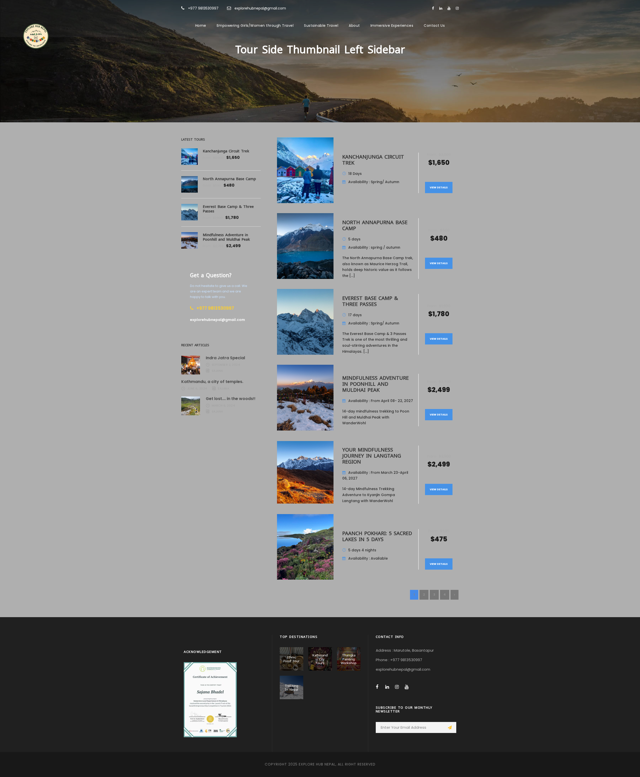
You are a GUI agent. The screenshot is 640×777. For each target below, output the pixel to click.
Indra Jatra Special (225, 358)
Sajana (217, 371)
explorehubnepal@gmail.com (260, 8)
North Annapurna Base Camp (375, 225)
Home (200, 25)
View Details (439, 187)
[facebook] (433, 8)
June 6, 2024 (197, 388)
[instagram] (457, 8)
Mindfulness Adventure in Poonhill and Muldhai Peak (375, 383)
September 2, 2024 (226, 365)
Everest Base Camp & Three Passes (370, 300)
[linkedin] (440, 8)
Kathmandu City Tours (320, 659)
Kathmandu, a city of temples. (212, 381)
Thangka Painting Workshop (348, 659)
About (354, 25)
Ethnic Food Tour (292, 659)
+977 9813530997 (203, 8)
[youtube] (449, 8)
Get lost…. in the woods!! (231, 399)
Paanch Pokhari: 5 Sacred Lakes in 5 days (377, 536)
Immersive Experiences (392, 25)
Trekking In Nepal (291, 687)
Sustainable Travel (321, 25)
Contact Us (434, 25)
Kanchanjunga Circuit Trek (373, 159)
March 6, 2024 (223, 406)
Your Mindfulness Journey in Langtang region (371, 455)
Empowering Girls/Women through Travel (255, 25)
